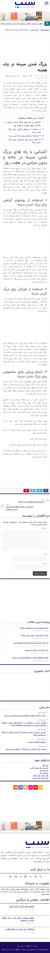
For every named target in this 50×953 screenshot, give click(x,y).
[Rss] (40, 787)
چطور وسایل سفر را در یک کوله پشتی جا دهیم (18, 919)
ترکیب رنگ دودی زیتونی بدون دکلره (34, 635)
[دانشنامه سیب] (25, 5)
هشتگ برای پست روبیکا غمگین (19, 929)
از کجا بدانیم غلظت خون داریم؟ (31, 500)
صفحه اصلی (44, 30)
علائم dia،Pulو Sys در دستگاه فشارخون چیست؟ (30, 657)
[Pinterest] (35, 787)
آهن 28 (45, 765)
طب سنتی (34, 30)
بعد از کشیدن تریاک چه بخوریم (36, 650)
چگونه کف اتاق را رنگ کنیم (21, 906)
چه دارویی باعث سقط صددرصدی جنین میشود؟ (19, 507)
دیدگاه (44, 528)
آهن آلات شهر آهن (40, 775)
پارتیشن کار (43, 773)
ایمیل (44, 563)
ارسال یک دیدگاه (10, 76)
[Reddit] (25, 787)
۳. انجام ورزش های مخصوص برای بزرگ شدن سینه (24, 141)
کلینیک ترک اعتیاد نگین (39, 768)
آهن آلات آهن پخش (40, 778)
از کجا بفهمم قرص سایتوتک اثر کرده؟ (34, 628)
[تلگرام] (10, 787)
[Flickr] (30, 787)
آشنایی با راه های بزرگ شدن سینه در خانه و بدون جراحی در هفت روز (23, 124)
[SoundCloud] (15, 787)
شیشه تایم (44, 770)
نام (45, 554)
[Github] (20, 787)
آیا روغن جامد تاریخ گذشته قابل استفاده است (30, 643)
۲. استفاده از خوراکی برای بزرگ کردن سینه (25, 136)
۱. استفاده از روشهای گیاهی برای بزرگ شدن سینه (24, 131)
